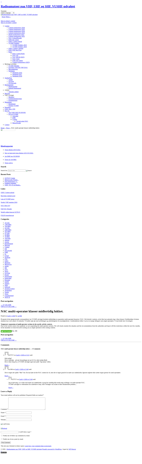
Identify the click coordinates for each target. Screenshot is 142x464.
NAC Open (16, 59)
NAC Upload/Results (15, 38)
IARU (7, 261)
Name (3, 412)
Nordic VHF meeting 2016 (9, 202)
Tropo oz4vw (9, 163)
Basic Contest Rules (18, 53)
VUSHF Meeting (14, 66)
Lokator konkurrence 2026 (17, 27)
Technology (8, 290)
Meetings (7, 263)
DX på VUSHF (13, 114)
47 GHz (7, 233)
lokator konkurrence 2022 (16, 34)
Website (3, 419)
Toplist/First (8, 78)
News (8, 128)
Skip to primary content (8, 21)
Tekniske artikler (14, 92)
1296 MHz (8, 224)
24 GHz (7, 228)
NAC (6, 269)
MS (6, 268)
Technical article (10, 289)
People (7, 275)
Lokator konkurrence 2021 (17, 36)
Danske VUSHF (14, 105)
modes (7, 266)
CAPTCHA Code (24, 432)
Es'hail (7, 256)
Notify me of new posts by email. (13, 439)
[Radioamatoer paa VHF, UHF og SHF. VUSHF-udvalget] (19, 14)
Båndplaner (8, 102)
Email (3, 416)
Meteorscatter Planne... (12, 180)
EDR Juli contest (14, 40)
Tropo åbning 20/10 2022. (13, 150)
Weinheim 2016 (17, 73)
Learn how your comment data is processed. (38, 446)
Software (7, 287)
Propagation (8, 276)
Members (11, 97)
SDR (6, 285)
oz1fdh (20, 316)
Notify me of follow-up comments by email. (16, 435)
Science (7, 283)
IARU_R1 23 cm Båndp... (13, 185)
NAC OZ (15, 55)
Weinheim (12, 71)
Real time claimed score (8, 196)
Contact (7, 125)
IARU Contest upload (15, 41)
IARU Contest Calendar (16, 48)
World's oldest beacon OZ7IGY (10, 212)
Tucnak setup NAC (22, 121)
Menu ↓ (8, 17)
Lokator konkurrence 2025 (17, 29)
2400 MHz (8, 230)
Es (5, 254)
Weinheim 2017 (17, 74)
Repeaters (8, 107)
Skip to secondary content (9, 22)
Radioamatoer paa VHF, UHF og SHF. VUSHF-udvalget (38, 6)
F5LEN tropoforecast (7, 215)
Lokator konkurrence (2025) (21, 62)
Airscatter (15, 116)
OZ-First (11, 81)
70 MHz (7, 237)
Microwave (8, 264)
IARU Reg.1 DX (10, 109)
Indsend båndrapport (15, 88)
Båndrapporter (9, 85)
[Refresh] (4, 428)
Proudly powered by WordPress (52, 449)
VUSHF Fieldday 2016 (19, 47)
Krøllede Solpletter (10, 183)
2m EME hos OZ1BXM (12, 156)
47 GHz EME (6, 305)
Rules (10, 52)
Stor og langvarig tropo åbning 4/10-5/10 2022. (19, 153)
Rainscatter (8, 278)
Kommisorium (13, 100)
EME (14, 118)
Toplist (11, 79)
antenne (7, 240)
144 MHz (8, 226)
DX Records (12, 83)
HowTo (7, 111)
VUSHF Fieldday (14, 43)
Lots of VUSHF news (7, 199)
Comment (4, 409)
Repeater (7, 280)
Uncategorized (9, 295)
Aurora (7, 242)
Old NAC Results (6, 209)
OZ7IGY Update (10, 178)
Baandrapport (9, 243)
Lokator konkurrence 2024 (17, 31)
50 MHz (7, 235)
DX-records (8, 250)
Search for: (4, 170)
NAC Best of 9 (5, 205)
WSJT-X (7, 297)
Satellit (7, 282)
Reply (7, 365)
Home (4, 17)
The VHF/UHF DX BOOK (17, 112)
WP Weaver (72, 449)
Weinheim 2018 (17, 76)
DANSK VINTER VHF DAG (18, 67)
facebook (7, 257)
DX (6, 249)
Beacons (7, 93)
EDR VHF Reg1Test (15, 50)
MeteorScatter (16, 123)
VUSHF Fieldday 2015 (19, 45)
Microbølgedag (13, 69)
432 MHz (8, 231)
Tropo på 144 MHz (10, 159)
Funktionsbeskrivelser (15, 99)
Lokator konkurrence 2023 (17, 33)
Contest (7, 26)
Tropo (6, 294)
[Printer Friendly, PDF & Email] (6, 331)
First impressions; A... (11, 181)
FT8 (6, 259)
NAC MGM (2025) (18, 57)
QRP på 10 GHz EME (9, 306)
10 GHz (7, 223)
